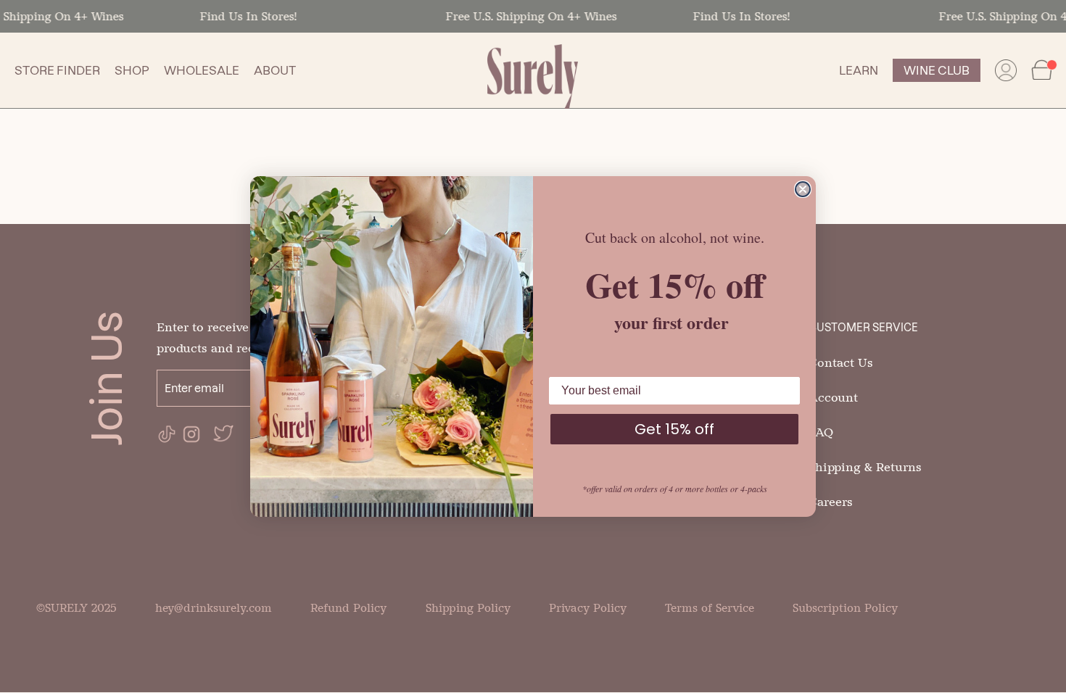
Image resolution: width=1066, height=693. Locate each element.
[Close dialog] (803, 189)
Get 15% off (674, 429)
